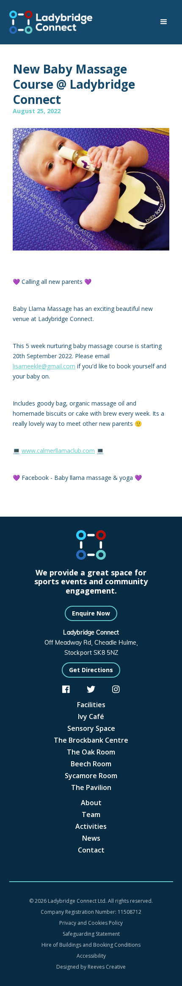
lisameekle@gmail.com (44, 366)
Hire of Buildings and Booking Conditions (91, 944)
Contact (91, 850)
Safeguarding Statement (91, 933)
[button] (163, 22)
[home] (55, 22)
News (91, 838)
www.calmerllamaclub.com (58, 451)
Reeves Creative (107, 966)
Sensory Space (91, 728)
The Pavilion (91, 787)
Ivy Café (91, 716)
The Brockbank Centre (91, 740)
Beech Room (91, 764)
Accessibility (91, 955)
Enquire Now (91, 613)
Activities (91, 826)
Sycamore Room (91, 775)
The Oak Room (91, 752)
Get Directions (91, 670)
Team (91, 814)
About (91, 802)
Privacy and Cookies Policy (91, 922)
